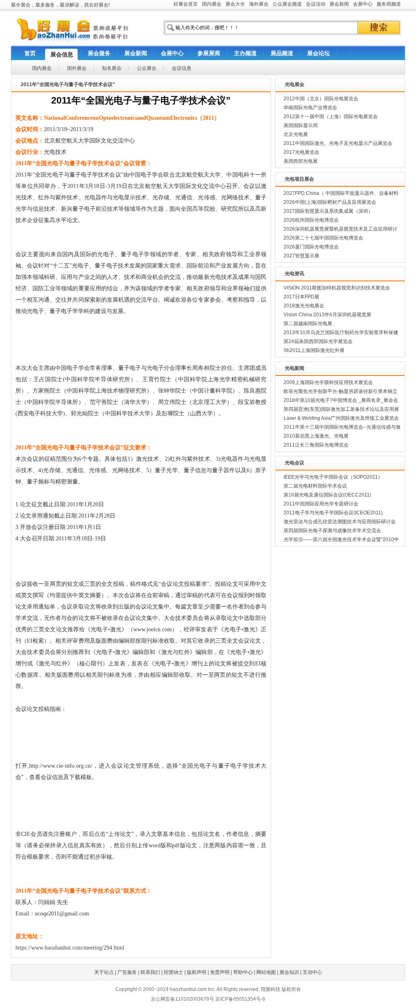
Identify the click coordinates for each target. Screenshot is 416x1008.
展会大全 (235, 4)
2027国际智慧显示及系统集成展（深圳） (328, 211)
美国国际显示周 (301, 125)
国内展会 (211, 4)
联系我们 (150, 972)
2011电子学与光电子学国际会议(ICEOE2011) (333, 513)
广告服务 (127, 972)
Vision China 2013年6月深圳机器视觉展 (327, 314)
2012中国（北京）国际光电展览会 (321, 98)
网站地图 (266, 972)
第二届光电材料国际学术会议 (315, 486)
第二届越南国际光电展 (308, 323)
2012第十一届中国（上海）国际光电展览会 (331, 116)
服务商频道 (389, 4)
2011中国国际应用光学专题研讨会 (321, 504)
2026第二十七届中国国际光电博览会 (323, 238)
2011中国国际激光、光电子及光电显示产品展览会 (338, 143)
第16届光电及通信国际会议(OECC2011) (327, 495)
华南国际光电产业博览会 (310, 107)
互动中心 (312, 972)
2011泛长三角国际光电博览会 (316, 445)
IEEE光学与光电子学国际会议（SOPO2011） (333, 477)
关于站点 (104, 972)
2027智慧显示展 (301, 256)
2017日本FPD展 (301, 297)
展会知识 (289, 972)
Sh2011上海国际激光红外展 (314, 350)
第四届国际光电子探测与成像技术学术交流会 (332, 530)
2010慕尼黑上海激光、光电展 (316, 436)
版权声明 (196, 972)
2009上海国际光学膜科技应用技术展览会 (328, 382)
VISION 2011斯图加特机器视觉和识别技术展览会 (337, 288)
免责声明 (220, 972)
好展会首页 (185, 4)
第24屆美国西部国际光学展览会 (318, 341)
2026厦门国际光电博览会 (311, 247)
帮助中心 (243, 972)
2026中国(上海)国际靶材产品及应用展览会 (330, 202)
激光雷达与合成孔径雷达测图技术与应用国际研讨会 (340, 522)
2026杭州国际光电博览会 (311, 220)
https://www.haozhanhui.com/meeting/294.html (69, 948)
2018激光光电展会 (304, 306)
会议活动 (315, 4)
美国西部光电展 (301, 161)
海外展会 (259, 4)
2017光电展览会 (301, 152)
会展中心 (363, 4)
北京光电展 (296, 134)
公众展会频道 (287, 4)
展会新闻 (339, 4)
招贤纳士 (173, 972)
